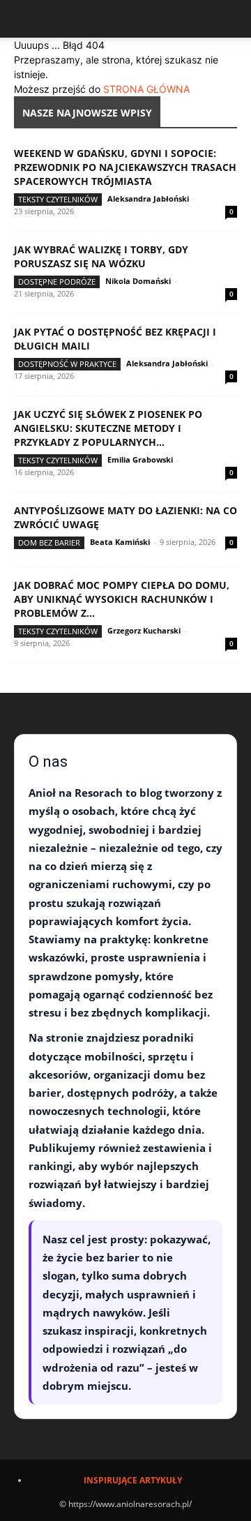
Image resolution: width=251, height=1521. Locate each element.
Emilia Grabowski (140, 459)
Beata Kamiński (120, 542)
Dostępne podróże (57, 281)
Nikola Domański (138, 281)
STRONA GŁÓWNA (146, 89)
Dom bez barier (49, 542)
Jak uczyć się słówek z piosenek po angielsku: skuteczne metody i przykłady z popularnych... (108, 428)
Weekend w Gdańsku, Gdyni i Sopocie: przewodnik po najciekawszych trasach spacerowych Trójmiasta (125, 167)
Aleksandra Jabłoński (148, 198)
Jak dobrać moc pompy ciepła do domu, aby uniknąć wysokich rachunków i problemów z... (121, 599)
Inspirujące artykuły (133, 1480)
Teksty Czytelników (58, 199)
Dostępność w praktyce (67, 364)
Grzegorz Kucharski (144, 630)
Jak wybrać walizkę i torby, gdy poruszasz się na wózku (101, 256)
